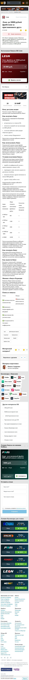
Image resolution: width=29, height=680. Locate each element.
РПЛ (16, 637)
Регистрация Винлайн (6, 623)
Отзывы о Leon (8, 440)
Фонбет (2, 618)
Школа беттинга (4, 651)
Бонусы (16, 597)
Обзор (8, 528)
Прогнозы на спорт (19, 635)
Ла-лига (17, 642)
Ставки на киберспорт (20, 630)
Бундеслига (17, 640)
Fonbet (21, 558)
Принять (25, 678)
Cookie (14, 678)
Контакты (3, 648)
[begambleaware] (7, 669)
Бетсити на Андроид (5, 606)
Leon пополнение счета (10, 432)
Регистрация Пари (5, 624)
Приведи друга (7, 338)
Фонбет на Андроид (5, 602)
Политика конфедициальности (7, 676)
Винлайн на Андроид (6, 597)
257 (24, 536)
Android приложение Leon (11, 416)
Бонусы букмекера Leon (11, 428)
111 (24, 560)
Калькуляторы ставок (20, 646)
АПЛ (16, 638)
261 (24, 548)
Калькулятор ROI (19, 651)
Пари (16, 604)
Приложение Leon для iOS (11, 420)
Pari (21, 546)
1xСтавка (21, 523)
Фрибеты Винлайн (5, 613)
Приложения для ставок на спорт (21, 628)
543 (24, 524)
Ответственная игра (5, 654)
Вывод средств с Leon (10, 436)
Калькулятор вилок (19, 648)
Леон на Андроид (5, 601)
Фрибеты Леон (7, 341)
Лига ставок (4, 642)
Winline (21, 535)
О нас (2, 646)
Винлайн (17, 602)
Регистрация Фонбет (6, 628)
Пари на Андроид (5, 599)
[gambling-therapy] (16, 669)
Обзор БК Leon (8, 408)
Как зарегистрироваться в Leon (13, 424)
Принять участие (15, 80)
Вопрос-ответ (4, 649)
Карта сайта (3, 674)
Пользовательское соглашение (7, 675)
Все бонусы (5, 87)
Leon (5, 331)
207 (24, 584)
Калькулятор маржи (19, 649)
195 (24, 572)
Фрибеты (3, 610)
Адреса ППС (4, 653)
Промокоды (18, 610)
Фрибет (14, 338)
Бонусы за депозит (19, 601)
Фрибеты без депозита (6, 612)
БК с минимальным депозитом (19, 625)
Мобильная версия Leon (11, 412)
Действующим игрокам (14, 331)
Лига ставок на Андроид (6, 604)
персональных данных (21, 508)
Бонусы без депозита (20, 599)
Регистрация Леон (5, 626)
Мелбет (20, 582)
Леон (16, 606)
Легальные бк (18, 623)
